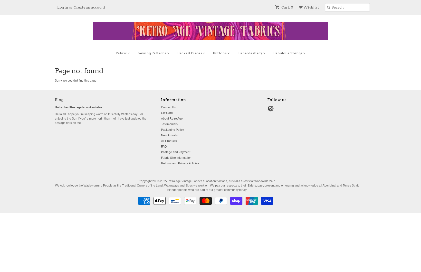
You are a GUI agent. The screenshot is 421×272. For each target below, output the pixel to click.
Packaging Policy (172, 129)
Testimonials (169, 124)
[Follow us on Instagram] (271, 110)
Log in (62, 7)
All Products (169, 141)
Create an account (89, 7)
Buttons (220, 53)
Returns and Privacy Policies (180, 163)
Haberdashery (250, 53)
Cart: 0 (287, 7)
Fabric (122, 53)
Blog (59, 99)
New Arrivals (169, 135)
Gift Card (167, 113)
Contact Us (168, 107)
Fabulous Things (288, 53)
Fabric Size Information (176, 157)
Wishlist (311, 7)
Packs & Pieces (190, 53)
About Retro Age (172, 118)
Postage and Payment (175, 152)
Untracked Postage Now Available (78, 107)
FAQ (164, 146)
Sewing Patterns (152, 53)
